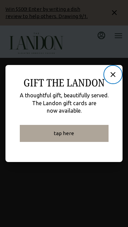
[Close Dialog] (113, 74)
